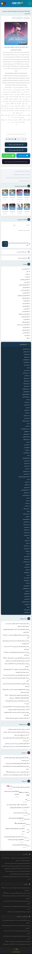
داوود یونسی (26, 586)
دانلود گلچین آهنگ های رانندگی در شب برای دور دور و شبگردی (16, 746)
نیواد (28, 511)
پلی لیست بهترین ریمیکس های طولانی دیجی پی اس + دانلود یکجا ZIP (16, 636)
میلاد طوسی (26, 612)
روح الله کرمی (26, 453)
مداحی (27, 271)
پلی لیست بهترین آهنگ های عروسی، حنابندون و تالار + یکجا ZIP (16, 658)
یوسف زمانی (26, 365)
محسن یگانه (26, 546)
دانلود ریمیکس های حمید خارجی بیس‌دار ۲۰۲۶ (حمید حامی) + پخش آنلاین (16, 647)
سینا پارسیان (26, 548)
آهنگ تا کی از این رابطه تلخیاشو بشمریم (22, 171)
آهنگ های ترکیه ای (25, 317)
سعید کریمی (26, 559)
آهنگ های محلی (26, 287)
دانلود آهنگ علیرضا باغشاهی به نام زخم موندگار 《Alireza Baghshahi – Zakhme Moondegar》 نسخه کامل (17, 696)
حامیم (27, 400)
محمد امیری (26, 445)
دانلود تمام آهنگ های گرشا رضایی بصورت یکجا (16, 161)
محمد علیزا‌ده (26, 530)
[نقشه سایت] (17, 949)
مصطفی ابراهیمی (25, 394)
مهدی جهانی (26, 567)
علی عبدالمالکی (26, 588)
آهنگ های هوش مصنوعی (24, 285)
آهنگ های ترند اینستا (22, 258)
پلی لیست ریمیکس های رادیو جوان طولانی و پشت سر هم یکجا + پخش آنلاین (16, 653)
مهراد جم (27, 591)
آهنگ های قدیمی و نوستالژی (23, 295)
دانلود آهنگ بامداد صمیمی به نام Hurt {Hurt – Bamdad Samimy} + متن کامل (16, 878)
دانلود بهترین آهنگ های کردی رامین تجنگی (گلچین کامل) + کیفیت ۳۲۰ (17, 702)
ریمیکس (27, 274)
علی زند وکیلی (26, 439)
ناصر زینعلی (26, 535)
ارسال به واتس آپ (8, 155)
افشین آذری (26, 556)
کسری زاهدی (26, 434)
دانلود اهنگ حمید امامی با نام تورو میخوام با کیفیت (20, 874)
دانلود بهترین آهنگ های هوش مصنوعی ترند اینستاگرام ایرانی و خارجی (16, 767)
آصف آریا (27, 551)
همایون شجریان (26, 519)
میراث (27, 575)
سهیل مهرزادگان (25, 421)
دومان (27, 442)
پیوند (28, 607)
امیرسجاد (27, 503)
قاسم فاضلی (26, 594)
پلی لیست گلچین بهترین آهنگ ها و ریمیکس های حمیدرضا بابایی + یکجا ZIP (15, 685)
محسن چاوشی (26, 352)
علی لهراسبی (26, 532)
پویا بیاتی (27, 564)
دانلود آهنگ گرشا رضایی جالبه (24, 181)
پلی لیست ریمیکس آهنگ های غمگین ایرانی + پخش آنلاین (17, 661)
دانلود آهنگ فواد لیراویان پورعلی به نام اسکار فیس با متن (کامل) (17, 863)
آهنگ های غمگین (25, 298)
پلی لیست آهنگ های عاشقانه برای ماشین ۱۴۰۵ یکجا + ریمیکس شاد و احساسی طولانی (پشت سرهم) (16, 733)
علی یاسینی (26, 418)
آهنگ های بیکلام (25, 322)
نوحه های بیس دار (25, 269)
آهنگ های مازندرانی (25, 290)
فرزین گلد (27, 541)
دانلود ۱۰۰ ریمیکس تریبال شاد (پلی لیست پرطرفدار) (18, 709)
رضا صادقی (26, 376)
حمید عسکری (26, 415)
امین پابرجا (27, 604)
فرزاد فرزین (26, 461)
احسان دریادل (26, 525)
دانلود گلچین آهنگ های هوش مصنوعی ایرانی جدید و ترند (17, 763)
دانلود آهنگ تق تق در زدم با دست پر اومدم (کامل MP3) (17, 772)
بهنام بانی (27, 450)
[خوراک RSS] (15, 949)
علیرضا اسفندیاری (25, 602)
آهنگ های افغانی (25, 330)
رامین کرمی (26, 466)
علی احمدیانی (26, 354)
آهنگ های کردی (26, 293)
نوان (28, 455)
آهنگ (28, 338)
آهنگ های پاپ (26, 319)
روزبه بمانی (26, 527)
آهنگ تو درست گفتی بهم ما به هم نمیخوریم (22, 174)
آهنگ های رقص (26, 306)
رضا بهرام (27, 413)
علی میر (27, 543)
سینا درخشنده (26, 514)
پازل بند (27, 583)
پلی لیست (27, 277)
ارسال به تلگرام (22, 155)
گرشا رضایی (26, 405)
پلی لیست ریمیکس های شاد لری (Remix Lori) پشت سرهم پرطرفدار (17, 664)
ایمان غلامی (27, 596)
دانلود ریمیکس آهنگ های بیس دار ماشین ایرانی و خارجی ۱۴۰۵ (16, 675)
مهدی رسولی (26, 378)
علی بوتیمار (27, 485)
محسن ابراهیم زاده (25, 429)
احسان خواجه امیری (25, 490)
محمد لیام (27, 482)
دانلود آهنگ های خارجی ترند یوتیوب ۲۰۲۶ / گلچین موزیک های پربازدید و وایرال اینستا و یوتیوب (16, 670)
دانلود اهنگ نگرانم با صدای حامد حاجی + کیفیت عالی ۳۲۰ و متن (17, 871)
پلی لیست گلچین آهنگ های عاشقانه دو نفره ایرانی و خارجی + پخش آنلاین (15, 679)
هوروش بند (26, 447)
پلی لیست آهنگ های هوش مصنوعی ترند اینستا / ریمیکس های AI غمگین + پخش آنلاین (15, 690)
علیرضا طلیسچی (26, 458)
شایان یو (27, 517)
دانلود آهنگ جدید (16, 952)
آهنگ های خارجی (25, 311)
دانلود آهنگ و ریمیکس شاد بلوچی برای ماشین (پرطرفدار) (17, 718)
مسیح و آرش (26, 580)
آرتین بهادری (26, 610)
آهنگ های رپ (26, 309)
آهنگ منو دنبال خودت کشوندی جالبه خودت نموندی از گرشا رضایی (18, 178)
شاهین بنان (26, 599)
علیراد (27, 498)
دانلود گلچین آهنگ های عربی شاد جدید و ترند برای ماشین (17, 743)
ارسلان (27, 501)
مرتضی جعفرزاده (25, 389)
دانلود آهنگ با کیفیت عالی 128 (15, 150)
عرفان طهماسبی (26, 360)
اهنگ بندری (26, 282)
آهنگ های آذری (26, 333)
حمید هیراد (26, 402)
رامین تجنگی (26, 381)
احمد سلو (27, 469)
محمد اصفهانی (26, 522)
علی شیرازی (26, 463)
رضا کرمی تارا (26, 474)
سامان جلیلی (26, 386)
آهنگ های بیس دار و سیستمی (23, 325)
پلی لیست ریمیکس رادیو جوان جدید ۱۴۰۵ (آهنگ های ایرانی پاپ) (16, 706)
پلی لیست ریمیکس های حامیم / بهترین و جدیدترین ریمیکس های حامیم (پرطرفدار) (16, 642)
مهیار (28, 368)
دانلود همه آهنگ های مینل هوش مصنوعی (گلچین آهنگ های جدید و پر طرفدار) (16, 759)
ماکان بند (27, 426)
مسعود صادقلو (26, 397)
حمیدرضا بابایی (26, 471)
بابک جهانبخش (26, 562)
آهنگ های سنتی (25, 303)
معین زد (27, 408)
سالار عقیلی (26, 410)
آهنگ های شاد (26, 301)
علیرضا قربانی (26, 362)
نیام (28, 479)
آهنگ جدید (26, 335)
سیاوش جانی (26, 572)
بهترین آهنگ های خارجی (22, 252)
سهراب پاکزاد (26, 493)
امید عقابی (27, 506)
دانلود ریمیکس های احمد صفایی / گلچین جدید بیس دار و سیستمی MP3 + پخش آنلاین (17, 624)
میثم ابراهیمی (26, 392)
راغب (28, 423)
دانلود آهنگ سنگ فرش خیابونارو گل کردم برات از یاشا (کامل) (16, 775)
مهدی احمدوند (26, 384)
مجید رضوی (26, 357)
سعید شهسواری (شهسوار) (23, 477)
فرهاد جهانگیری (26, 437)
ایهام (28, 554)
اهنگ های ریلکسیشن (24, 279)
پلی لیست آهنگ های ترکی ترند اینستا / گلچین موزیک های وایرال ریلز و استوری (16, 630)
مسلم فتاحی (26, 431)
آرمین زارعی (26, 487)
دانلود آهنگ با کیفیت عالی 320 (15, 144)
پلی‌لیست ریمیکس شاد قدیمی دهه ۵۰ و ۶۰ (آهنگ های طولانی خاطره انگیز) (16, 713)
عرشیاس (27, 570)
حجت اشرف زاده (26, 495)
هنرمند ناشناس (26, 349)
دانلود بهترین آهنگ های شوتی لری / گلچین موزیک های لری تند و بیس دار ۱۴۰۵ (16, 739)
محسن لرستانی (26, 373)
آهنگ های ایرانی (25, 327)
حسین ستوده (26, 509)
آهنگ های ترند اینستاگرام (24, 314)
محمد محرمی (26, 370)
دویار (28, 538)
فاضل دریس (26, 578)
